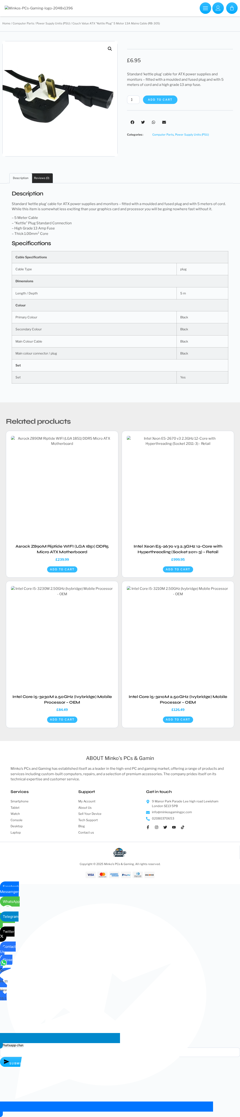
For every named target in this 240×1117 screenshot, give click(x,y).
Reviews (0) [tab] (41, 178)
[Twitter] (167, 829)
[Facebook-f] (150, 829)
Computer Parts (23, 23)
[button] (110, 49)
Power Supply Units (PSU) (53, 23)
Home (6, 23)
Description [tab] (20, 178)
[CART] (232, 8)
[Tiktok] (184, 829)
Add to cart (160, 99)
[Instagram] (158, 829)
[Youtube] (176, 829)
